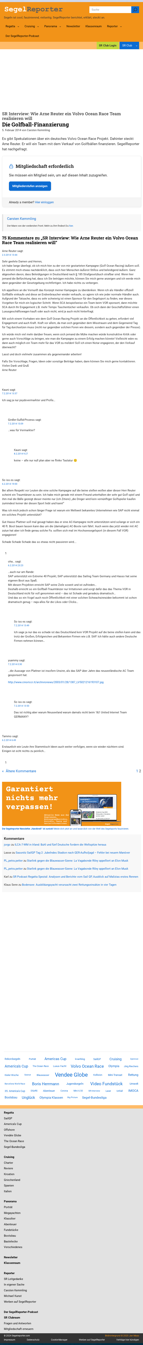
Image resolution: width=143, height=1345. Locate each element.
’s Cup (18, 1124)
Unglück (28, 1097)
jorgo (7, 844)
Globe (17, 1135)
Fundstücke (11, 1230)
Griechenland (12, 1180)
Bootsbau (11, 1097)
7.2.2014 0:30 (15, 664)
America (9, 1124)
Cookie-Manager (59, 1339)
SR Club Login (107, 45)
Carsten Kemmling (21, 219)
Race (20, 1141)
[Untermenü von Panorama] (60, 26)
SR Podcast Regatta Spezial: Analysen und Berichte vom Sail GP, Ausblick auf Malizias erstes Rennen (75, 876)
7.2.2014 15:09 (15, 423)
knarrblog (80, 1059)
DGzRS (34, 1091)
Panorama (10, 1201)
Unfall (120, 1091)
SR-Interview (94, 1091)
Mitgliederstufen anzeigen (29, 186)
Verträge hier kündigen (127, 1339)
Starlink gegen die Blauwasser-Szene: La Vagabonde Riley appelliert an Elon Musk (77, 860)
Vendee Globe (71, 1075)
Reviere (8, 1168)
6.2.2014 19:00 (9, 484)
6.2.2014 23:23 (15, 565)
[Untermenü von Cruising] (38, 26)
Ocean (13, 1141)
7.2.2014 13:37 (9, 393)
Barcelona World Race (15, 1084)
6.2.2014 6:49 (9, 740)
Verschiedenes (13, 1247)
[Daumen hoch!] (3, 377)
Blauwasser (43, 1075)
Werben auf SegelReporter (20, 1301)
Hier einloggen (44, 202)
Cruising (115, 1059)
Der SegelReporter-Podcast (21, 1312)
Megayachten (12, 1213)
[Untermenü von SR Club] (136, 45)
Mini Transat (115, 1074)
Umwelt (134, 1083)
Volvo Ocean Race (87, 1066)
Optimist (134, 1059)
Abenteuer (49, 1090)
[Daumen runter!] (3, 381)
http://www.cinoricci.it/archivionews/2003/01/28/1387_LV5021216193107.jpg (56, 682)
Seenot (27, 1075)
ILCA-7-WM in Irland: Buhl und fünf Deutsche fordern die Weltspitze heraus (60, 844)
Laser (108, 1091)
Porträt (32, 1059)
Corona (64, 1091)
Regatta (9, 1112)
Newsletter (11, 1257)
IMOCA (133, 1090)
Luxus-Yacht (59, 1066)
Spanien (9, 1185)
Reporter (9, 1273)
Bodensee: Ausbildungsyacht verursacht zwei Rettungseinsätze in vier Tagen (69, 884)
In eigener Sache (14, 1284)
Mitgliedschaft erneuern (18, 1329)
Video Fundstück (106, 1083)
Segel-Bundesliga (94, 1097)
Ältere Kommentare (19, 771)
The (6, 1141)
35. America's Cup (15, 1091)
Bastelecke (11, 1241)
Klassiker (9, 1218)
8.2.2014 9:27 (21, 453)
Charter (8, 1162)
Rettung (133, 1075)
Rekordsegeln (12, 1058)
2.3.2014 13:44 (9, 255)
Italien (8, 1191)
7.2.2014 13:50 (21, 706)
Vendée (8, 1135)
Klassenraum (12, 1263)
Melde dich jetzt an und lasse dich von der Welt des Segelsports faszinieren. (65, 828)
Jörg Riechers (131, 1066)
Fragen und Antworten (17, 1323)
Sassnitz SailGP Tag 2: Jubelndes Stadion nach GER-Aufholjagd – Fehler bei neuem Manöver (73, 852)
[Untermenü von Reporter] (121, 26)
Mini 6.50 (78, 1091)
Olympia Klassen (51, 1097)
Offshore (9, 1129)
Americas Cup (55, 1059)
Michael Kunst (13, 1296)
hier (71, 225)
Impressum (9, 1339)
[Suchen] (135, 9)
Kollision (97, 1074)
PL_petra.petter (13, 860)
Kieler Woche (12, 1075)
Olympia (113, 1066)
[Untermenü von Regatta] (18, 26)
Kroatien (9, 1174)
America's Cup (16, 1066)
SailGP (97, 1059)
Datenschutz (33, 1339)
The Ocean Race (41, 1066)
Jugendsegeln (74, 1083)
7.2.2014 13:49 (21, 625)
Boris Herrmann (45, 1083)
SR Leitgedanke (13, 1279)
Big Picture (72, 1097)
